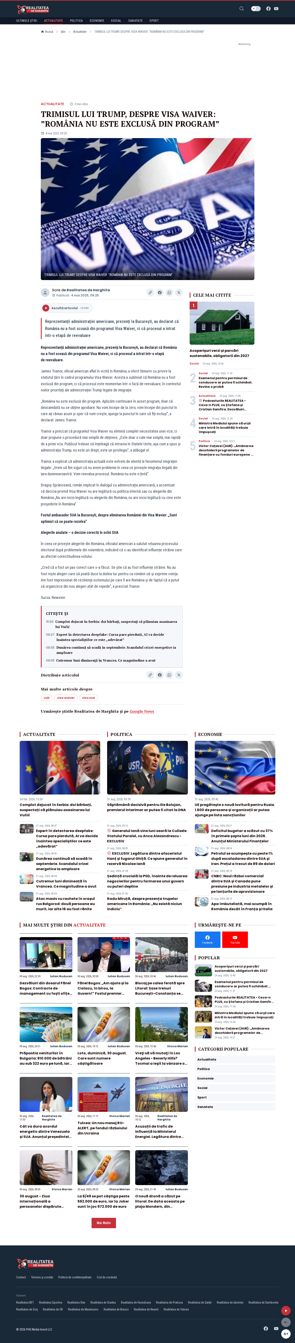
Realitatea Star (76, 1302)
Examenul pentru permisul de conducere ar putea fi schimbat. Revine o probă (225, 382)
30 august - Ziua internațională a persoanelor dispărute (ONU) (40, 1204)
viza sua (88, 698)
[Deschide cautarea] (241, 8)
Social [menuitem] (116, 20)
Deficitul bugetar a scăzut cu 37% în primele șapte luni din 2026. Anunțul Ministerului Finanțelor (242, 836)
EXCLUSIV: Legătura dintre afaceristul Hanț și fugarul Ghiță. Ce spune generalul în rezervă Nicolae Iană (147, 858)
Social (194, 363)
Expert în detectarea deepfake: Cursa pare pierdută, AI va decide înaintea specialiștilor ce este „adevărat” (110, 637)
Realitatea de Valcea (176, 1309)
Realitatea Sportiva (50, 1302)
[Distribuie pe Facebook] (160, 292)
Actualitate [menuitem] (53, 20)
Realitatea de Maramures (83, 1309)
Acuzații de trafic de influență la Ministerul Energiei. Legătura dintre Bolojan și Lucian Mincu (158, 1134)
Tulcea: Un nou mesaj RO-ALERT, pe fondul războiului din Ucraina (102, 1128)
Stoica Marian (177, 1046)
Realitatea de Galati (200, 1302)
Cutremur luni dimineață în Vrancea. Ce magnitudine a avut (105, 660)
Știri (63, 31)
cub (47, 698)
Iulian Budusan (61, 976)
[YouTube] (276, 8)
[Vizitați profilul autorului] (45, 292)
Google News (142, 711)
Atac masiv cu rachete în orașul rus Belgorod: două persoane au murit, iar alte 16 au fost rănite (65, 903)
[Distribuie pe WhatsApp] (169, 292)
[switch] (256, 8)
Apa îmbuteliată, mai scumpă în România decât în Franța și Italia (242, 906)
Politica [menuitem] (76, 20)
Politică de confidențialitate (75, 1277)
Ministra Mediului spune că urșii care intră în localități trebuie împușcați (225, 427)
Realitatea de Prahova (169, 1302)
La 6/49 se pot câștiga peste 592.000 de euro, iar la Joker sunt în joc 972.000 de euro (103, 1201)
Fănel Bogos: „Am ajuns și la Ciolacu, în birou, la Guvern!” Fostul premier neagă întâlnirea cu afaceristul (103, 993)
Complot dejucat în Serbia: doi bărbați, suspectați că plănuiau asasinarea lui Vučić (116, 624)
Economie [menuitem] (97, 20)
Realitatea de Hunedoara (136, 1302)
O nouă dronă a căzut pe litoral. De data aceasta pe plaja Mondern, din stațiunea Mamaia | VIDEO (160, 1204)
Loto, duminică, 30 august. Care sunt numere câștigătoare (102, 1058)
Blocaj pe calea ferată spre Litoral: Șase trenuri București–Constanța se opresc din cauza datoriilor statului (160, 993)
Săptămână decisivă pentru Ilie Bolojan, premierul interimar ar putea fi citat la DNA (146, 807)
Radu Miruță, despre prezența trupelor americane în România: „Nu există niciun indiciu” (144, 903)
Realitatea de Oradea (103, 1302)
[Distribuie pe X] (179, 292)
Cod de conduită (107, 1277)
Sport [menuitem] (154, 20)
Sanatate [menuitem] (135, 20)
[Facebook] (268, 8)
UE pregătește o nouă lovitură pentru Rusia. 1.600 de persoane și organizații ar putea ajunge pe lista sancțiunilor (235, 810)
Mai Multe (104, 1223)
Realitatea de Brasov (116, 1309)
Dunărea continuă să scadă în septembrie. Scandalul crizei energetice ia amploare (116, 650)
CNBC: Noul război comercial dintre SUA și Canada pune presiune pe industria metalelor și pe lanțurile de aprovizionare (242, 884)
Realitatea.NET (25, 1302)
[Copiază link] (150, 292)
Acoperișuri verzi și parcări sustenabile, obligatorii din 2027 (219, 353)
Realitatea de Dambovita (263, 1302)
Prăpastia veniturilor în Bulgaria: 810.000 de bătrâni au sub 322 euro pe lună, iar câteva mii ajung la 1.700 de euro (46, 1063)
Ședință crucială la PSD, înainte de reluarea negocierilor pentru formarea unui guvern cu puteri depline (147, 881)
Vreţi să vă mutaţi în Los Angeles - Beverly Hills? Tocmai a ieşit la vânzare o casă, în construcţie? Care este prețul (160, 1063)
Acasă (49, 31)
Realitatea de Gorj (27, 1309)
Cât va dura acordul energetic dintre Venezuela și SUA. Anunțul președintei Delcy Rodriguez (45, 1134)
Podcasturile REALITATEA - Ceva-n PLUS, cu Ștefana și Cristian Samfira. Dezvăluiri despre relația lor (222, 407)
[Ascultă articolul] (286, 1310)
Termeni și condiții (42, 1277)
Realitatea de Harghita (88, 290)
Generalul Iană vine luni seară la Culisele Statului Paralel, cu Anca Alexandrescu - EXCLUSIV (146, 836)
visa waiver (66, 698)
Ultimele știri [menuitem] (26, 20)
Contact (21, 1277)
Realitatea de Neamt (146, 1309)
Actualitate (80, 31)
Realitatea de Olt (53, 1309)
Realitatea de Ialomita (230, 1302)
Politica (204, 441)
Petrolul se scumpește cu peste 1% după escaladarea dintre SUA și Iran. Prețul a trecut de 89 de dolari (243, 858)
